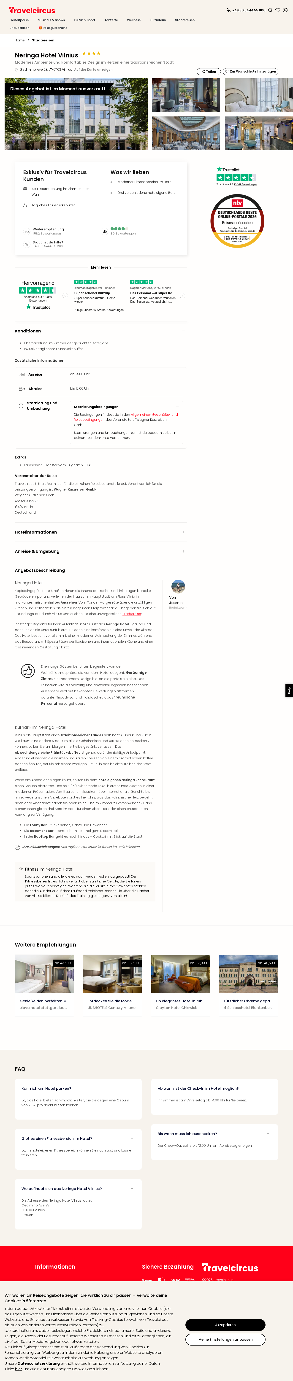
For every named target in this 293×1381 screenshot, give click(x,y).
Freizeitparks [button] (19, 20)
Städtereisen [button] (185, 20)
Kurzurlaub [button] (158, 20)
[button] (270, 10)
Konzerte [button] (111, 20)
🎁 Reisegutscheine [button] (52, 28)
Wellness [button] (134, 20)
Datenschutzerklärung (39, 1363)
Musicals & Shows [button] (51, 20)
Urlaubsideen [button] (19, 28)
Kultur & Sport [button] (84, 20)
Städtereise (131, 614)
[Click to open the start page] (230, 1270)
